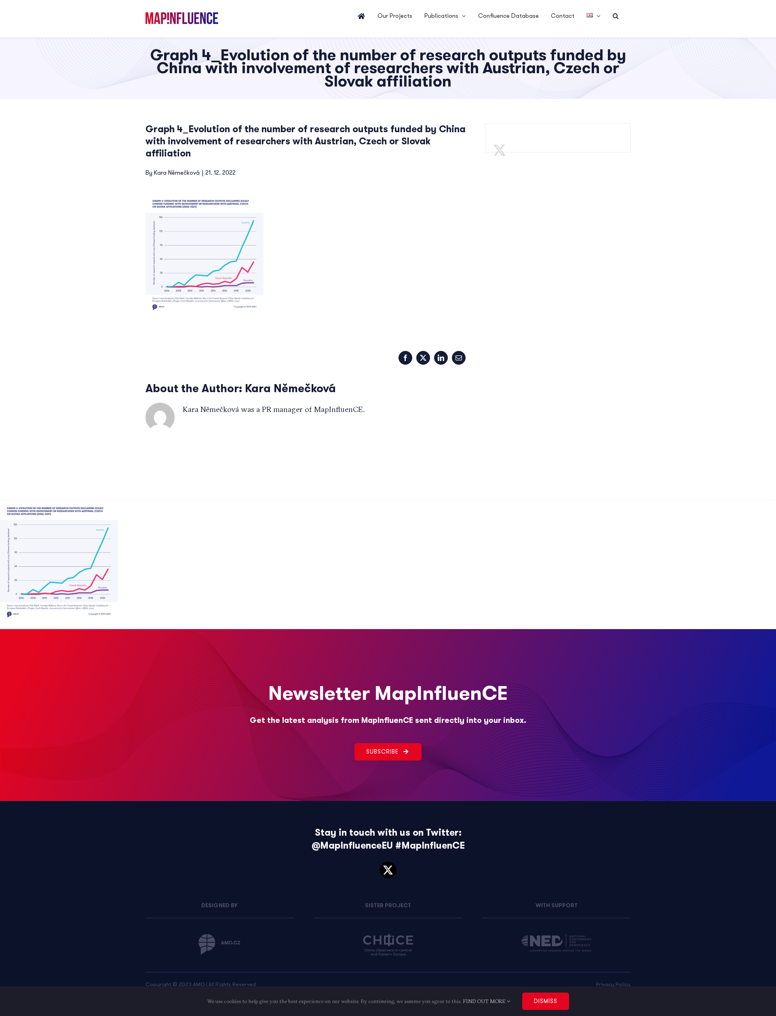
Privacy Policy (613, 984)
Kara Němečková (177, 172)
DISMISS (545, 1001)
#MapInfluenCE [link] (430, 845)
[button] (615, 16)
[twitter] (388, 870)
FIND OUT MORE (485, 1001)
